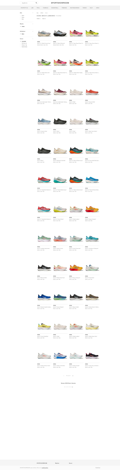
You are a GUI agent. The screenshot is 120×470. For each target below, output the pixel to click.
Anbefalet (24, 41)
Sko (37, 12)
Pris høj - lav (24, 43)
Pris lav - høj (24, 45)
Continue (98, 467)
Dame (23, 17)
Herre (23, 15)
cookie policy (45, 467)
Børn (23, 19)
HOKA (23, 26)
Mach (23, 34)
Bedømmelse (24, 46)
